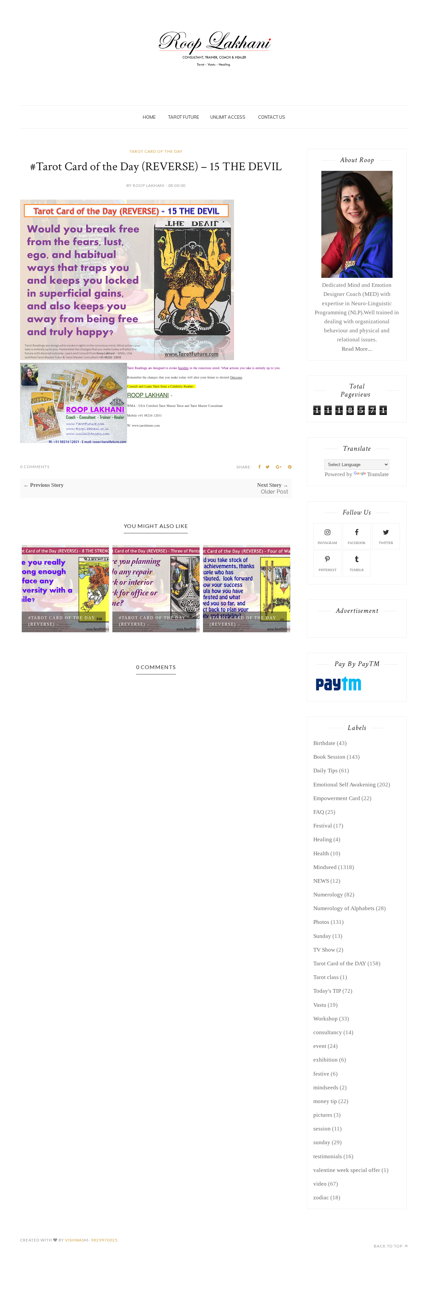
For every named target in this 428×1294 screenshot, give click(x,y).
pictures (322, 1115)
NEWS (321, 881)
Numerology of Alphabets (343, 908)
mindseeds (325, 1087)
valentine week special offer (346, 1170)
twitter (386, 543)
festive (321, 1074)
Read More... (357, 349)
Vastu (319, 1005)
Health (321, 853)
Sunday (322, 936)
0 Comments (34, 466)
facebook (356, 543)
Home (149, 117)
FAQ (318, 812)
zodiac (321, 1197)
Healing (322, 839)
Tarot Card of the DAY (156, 151)
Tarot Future (183, 117)
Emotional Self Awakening (344, 784)
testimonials (327, 1156)
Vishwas (74, 1240)
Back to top (389, 1246)
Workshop (325, 1018)
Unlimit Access (227, 117)
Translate (378, 474)
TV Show (324, 950)
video (320, 1184)
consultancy (327, 1032)
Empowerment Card (336, 798)
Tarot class (326, 977)
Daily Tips (325, 770)
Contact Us (271, 117)
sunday (321, 1142)
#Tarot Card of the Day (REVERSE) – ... (61, 621)
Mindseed (325, 867)
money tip (325, 1101)
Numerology (328, 894)
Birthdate (324, 743)
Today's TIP (327, 991)
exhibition (325, 1060)
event (319, 1046)
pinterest (327, 570)
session (322, 1128)
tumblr (357, 570)
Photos (321, 922)
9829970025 (104, 1240)
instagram (327, 543)
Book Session (329, 757)
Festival (322, 826)
